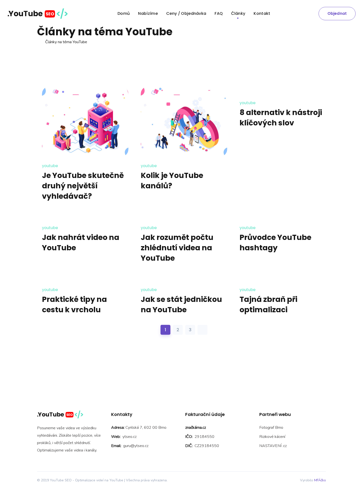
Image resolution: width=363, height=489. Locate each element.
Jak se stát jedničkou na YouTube (181, 304)
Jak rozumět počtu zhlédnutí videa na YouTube (177, 247)
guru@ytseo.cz (135, 446)
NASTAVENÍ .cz (273, 446)
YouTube (50, 166)
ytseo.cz (129, 436)
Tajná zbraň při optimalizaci (268, 304)
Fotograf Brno (271, 427)
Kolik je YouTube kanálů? (172, 180)
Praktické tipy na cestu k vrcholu (74, 304)
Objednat (337, 13)
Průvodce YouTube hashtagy (275, 242)
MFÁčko (320, 480)
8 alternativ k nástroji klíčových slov (281, 117)
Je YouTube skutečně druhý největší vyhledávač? (83, 185)
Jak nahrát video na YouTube (80, 242)
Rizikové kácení (272, 436)
